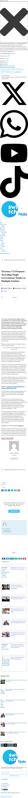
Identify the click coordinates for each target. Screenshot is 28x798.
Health (1, 238)
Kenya (3, 243)
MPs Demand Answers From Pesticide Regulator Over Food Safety (17, 611)
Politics (1, 237)
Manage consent (6, 796)
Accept (3, 69)
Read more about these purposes (7, 67)
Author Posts (7, 531)
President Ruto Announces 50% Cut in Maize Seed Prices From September (18, 634)
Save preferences (6, 72)
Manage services (4, 64)
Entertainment (3, 224)
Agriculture (4, 232)
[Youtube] (14, 165)
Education (2, 229)
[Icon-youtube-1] (8, 745)
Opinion (3, 246)
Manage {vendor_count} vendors (7, 66)
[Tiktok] (14, 197)
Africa (3, 241)
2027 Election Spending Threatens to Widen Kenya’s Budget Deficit (17, 587)
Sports (3, 226)
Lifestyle (2, 245)
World (1, 240)
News (1, 223)
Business (2, 227)
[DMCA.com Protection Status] (4, 789)
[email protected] (5, 75)
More (1, 248)
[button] (14, 22)
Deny (8, 69)
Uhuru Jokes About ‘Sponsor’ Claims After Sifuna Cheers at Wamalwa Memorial (17, 646)
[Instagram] (15, 745)
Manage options (3, 62)
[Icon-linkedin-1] (12, 745)
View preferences (17, 69)
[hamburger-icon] (1, 221)
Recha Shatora (14, 453)
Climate (3, 234)
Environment (3, 231)
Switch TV (4, 251)
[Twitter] (14, 107)
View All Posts (14, 458)
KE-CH (3, 249)
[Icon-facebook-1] (2, 745)
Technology (2, 235)
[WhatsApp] (14, 139)
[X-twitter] (5, 745)
